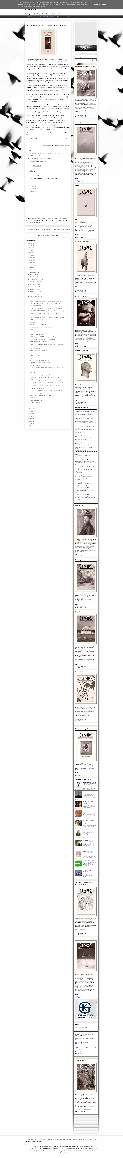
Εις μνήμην (33, 353)
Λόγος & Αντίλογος (35, 329)
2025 (29, 245)
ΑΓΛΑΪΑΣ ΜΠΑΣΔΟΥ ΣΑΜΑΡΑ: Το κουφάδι (42, 339)
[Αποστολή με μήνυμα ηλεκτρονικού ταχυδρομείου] (34, 166)
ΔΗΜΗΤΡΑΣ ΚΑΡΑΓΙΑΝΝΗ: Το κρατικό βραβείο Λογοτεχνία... (47, 317)
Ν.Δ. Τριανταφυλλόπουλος (81, 1042)
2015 (29, 270)
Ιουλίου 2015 (34, 284)
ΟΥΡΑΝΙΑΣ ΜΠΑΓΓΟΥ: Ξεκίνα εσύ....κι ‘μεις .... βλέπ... (45, 377)
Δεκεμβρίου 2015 (35, 272)
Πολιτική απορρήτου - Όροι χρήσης (66, 16)
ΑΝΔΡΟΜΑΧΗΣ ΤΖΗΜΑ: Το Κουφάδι (40, 158)
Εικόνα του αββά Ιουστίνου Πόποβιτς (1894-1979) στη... (45, 385)
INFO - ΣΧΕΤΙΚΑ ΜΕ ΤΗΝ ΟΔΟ (46, 16)
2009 (29, 421)
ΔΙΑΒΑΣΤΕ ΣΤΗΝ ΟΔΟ (36, 306)
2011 (29, 416)
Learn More (97, 4)
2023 (29, 250)
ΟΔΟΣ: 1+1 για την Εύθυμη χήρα (39, 350)
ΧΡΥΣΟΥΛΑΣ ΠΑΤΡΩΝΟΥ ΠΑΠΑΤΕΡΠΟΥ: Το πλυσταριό (46, 308)
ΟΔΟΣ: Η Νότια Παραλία (37, 388)
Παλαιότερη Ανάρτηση (62, 229)
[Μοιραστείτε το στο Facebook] (39, 166)
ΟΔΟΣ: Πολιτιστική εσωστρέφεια (39, 393)
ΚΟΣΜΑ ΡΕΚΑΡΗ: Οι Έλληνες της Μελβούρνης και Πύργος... (47, 382)
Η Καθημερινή (78, 1043)
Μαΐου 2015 (33, 289)
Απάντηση (34, 181)
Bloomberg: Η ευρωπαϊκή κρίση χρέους (40, 327)
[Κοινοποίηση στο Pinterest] (40, 166)
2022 (29, 253)
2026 (29, 243)
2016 (29, 267)
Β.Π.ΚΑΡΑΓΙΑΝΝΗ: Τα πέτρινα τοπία (40, 362)
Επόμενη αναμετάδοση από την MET (40, 375)
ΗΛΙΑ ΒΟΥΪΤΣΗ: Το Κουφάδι (38, 161)
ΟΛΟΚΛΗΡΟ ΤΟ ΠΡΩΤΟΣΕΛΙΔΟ (83, 1109)
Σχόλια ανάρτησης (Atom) (51, 235)
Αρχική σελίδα (47, 229)
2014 (29, 409)
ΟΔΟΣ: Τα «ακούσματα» (36, 398)
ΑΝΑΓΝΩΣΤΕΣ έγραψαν (88, 801)
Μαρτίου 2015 (34, 294)
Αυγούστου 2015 (35, 282)
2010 (29, 419)
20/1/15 (39, 176)
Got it (104, 4)
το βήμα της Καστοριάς (80, 115)
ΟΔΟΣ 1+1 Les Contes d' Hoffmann (39, 320)
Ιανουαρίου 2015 (35, 299)
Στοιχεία (32, 372)
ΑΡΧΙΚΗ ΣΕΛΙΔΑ (31, 16)
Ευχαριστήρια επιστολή (36, 332)
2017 (29, 265)
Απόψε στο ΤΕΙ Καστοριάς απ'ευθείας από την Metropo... (46, 301)
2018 (29, 262)
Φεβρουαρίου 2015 (35, 296)
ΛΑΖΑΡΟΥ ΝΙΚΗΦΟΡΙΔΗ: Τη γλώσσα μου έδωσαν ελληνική (47, 311)
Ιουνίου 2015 (34, 286)
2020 (29, 257)
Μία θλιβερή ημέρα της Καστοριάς (88, 871)
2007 (29, 426)
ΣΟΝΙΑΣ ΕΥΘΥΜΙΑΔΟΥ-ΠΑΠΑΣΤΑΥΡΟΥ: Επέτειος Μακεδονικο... (44, 314)
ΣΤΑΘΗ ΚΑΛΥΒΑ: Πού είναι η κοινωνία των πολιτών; (89, 841)
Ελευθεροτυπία (78, 1053)
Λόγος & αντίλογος (35, 365)
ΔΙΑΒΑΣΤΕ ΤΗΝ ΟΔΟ (36, 355)
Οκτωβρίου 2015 (34, 277)
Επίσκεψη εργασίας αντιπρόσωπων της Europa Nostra (45, 370)
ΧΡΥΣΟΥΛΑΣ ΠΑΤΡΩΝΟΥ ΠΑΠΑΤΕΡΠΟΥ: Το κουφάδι (45, 153)
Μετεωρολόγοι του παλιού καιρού (39, 360)
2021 (29, 255)
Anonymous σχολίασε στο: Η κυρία (83, 459)
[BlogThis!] (35, 166)
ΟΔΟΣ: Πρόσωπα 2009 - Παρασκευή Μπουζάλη (88, 830)
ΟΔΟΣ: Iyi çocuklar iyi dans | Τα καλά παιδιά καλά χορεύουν (89, 782)
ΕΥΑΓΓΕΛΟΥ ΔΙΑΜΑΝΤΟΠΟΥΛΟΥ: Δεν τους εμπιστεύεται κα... (47, 344)
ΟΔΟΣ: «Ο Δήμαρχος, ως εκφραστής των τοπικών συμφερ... (46, 380)
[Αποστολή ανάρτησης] (30, 165)
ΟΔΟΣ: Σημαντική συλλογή (37, 156)
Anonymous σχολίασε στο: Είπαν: (82, 475)
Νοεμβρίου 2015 (34, 274)
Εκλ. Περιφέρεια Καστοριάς (38, 324)
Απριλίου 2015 (34, 291)
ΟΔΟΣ (76, 114)
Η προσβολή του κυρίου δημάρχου (88, 811)
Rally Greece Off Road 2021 (88, 860)
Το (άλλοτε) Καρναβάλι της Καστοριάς (41, 395)
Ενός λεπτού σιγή (35, 348)
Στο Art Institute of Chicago (37, 403)
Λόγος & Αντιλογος (35, 358)
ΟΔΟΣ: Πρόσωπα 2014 (36, 400)
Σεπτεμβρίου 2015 (35, 279)
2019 (29, 260)
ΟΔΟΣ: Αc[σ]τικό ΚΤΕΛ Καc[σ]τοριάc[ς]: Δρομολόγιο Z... (46, 337)
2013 (29, 411)
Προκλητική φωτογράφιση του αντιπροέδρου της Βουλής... (46, 390)
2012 (29, 414)
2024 (29, 248)
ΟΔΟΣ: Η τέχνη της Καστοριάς (38, 341)
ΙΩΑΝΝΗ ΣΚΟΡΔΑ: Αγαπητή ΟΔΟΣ (89, 821)
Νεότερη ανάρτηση (32, 229)
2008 (29, 423)
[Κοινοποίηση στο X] (37, 166)
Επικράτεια (33, 322)
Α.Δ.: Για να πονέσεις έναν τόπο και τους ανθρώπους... (45, 303)
